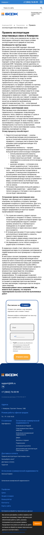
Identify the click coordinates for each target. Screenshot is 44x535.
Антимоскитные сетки (23, 446)
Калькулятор (7, 499)
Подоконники (20, 443)
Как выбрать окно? (8, 459)
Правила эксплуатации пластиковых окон (16, 456)
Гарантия (5, 465)
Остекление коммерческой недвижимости (24, 434)
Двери (18, 437)
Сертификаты (6, 423)
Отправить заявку (22, 357)
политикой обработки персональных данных (21, 349)
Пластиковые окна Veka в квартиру (24, 429)
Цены (4, 493)
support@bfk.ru (9, 383)
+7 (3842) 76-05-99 (31, 2)
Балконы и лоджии (22, 440)
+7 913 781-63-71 (21, 397)
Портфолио (6, 489)
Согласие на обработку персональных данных (17, 511)
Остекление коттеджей (23, 426)
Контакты (5, 503)
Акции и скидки (8, 496)
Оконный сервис (7, 474)
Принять (37, 523)
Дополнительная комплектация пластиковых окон (26, 449)
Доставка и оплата (8, 462)
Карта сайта (6, 506)
